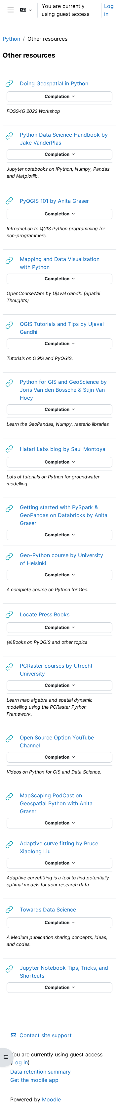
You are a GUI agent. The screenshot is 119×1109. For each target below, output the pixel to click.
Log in (109, 10)
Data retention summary (40, 1071)
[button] (26, 10)
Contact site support (46, 1035)
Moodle (51, 1099)
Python (11, 38)
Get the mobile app (34, 1080)
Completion (57, 96)
